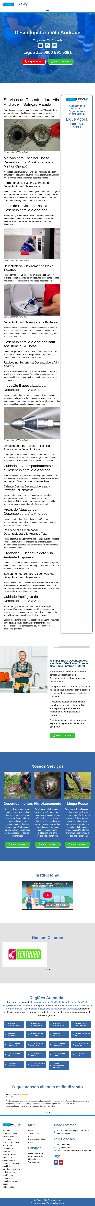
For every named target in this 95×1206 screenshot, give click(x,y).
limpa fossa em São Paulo (75, 1002)
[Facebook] (56, 1162)
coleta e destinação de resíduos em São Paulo (54, 1009)
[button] (45, 969)
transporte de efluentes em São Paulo (53, 1005)
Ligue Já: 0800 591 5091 (47, 52)
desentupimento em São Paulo (46, 1002)
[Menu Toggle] (47, 11)
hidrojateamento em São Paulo (17, 1005)
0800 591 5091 (76, 125)
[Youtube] (61, 1162)
